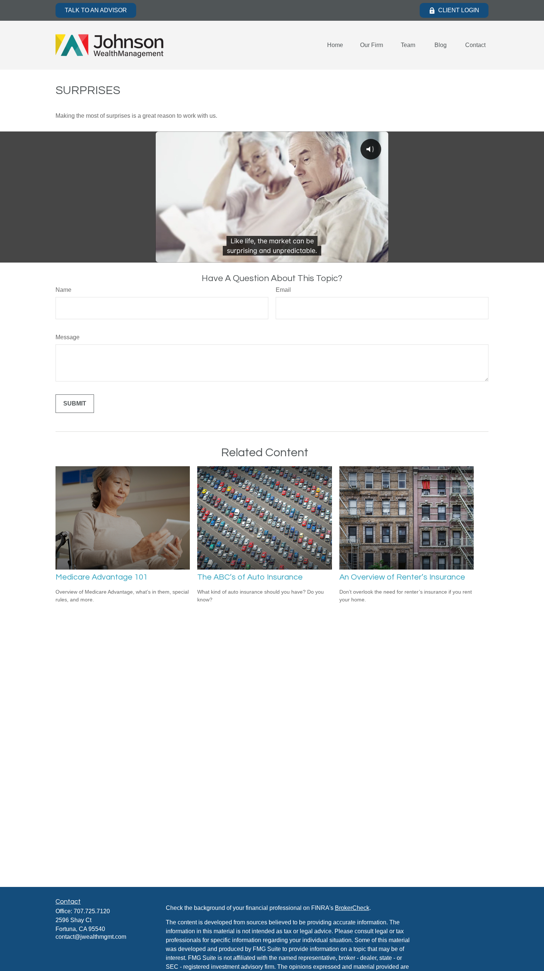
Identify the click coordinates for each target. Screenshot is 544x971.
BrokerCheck (352, 908)
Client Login (458, 10)
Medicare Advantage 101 (102, 577)
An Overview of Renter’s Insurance (402, 577)
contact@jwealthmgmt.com (91, 937)
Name (63, 290)
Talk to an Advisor (96, 10)
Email (283, 290)
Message (68, 337)
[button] (335, 45)
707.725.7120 (92, 911)
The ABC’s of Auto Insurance (250, 577)
